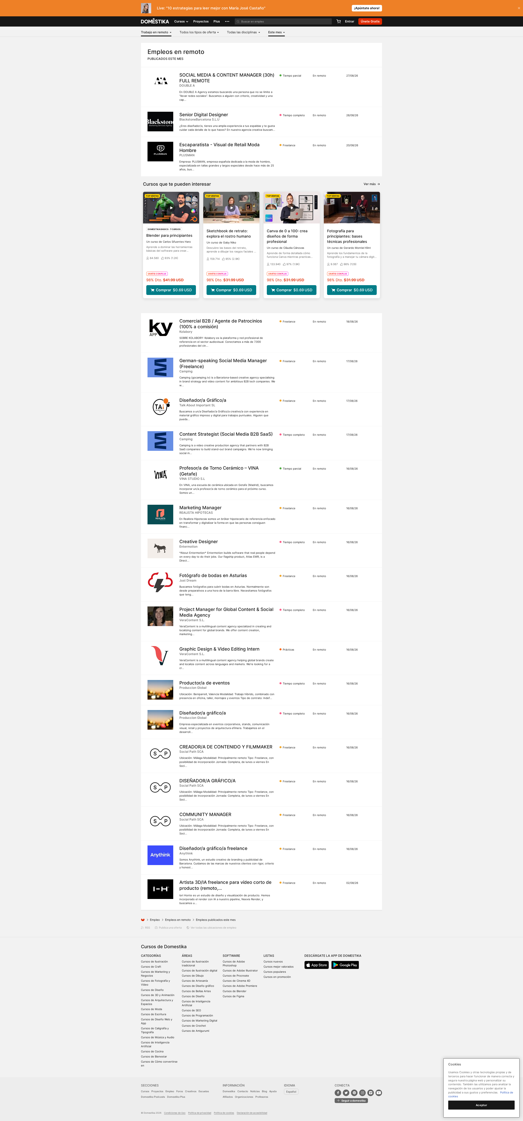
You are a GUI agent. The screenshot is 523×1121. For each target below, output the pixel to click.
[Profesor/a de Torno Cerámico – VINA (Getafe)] (160, 475)
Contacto (242, 1091)
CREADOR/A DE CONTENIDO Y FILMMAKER (225, 746)
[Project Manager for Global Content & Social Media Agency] (160, 616)
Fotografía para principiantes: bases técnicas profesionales (347, 236)
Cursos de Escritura (153, 1014)
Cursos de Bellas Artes (196, 991)
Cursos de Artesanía (195, 980)
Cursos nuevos (273, 961)
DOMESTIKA (155, 21)
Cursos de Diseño (152, 989)
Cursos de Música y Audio (157, 1037)
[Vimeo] (370, 1093)
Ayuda (273, 1091)
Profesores (261, 1096)
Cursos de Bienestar (154, 1056)
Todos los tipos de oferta (198, 32)
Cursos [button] (180, 21)
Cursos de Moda (151, 1009)
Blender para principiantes (169, 235)
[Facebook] (338, 1093)
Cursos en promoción (277, 976)
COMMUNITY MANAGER (205, 814)
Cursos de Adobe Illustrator (240, 970)
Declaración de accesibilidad (252, 1112)
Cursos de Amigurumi (195, 1030)
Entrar (349, 21)
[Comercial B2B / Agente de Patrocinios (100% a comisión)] (160, 328)
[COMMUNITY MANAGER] (160, 821)
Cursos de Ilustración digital (199, 970)
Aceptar (481, 1105)
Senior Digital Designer (203, 114)
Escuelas (204, 1091)
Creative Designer (198, 541)
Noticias (255, 1091)
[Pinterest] (354, 1093)
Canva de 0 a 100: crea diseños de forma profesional (287, 236)
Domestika (229, 1091)
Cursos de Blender (234, 991)
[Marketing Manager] (160, 514)
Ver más (372, 184)
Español (291, 1091)
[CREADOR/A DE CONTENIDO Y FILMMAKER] (160, 754)
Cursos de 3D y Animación (157, 995)
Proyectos (201, 21)
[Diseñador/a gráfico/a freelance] (160, 855)
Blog (264, 1091)
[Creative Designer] (160, 548)
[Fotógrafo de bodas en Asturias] (160, 582)
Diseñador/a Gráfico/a (202, 400)
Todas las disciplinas (242, 32)
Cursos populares (275, 971)
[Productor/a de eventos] (160, 690)
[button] (227, 21)
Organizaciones (244, 1096)
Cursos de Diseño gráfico (198, 985)
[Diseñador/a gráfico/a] (160, 720)
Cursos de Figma (233, 996)
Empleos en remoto (178, 919)
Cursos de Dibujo (193, 975)
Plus (216, 21)
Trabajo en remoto (155, 32)
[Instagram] (362, 1093)
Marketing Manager (200, 507)
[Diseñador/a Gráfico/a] (160, 407)
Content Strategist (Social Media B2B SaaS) (226, 434)
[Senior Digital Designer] (160, 121)
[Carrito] (338, 21)
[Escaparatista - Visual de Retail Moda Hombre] (160, 151)
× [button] (519, 8)
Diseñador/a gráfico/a (202, 713)
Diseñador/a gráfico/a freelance (213, 848)
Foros (179, 1091)
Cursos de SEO (191, 1010)
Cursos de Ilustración (154, 961)
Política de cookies (224, 1112)
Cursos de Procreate (236, 975)
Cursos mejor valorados (279, 966)
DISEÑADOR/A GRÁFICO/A (207, 780)
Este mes (275, 32)
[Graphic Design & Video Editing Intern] (160, 656)
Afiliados (228, 1096)
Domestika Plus (176, 1096)
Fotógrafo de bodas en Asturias (213, 575)
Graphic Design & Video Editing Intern (219, 649)
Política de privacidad (199, 1112)
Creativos (190, 1091)
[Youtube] (378, 1093)
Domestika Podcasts (153, 1096)
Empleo (155, 919)
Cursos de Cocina (152, 1051)
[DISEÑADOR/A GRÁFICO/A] (160, 787)
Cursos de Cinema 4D (236, 980)
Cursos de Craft (151, 966)
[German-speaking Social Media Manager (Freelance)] (160, 367)
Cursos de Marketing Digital (199, 1020)
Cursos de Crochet (194, 1025)
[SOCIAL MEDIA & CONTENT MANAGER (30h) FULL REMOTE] (160, 82)
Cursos (145, 1091)
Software (231, 956)
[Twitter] (346, 1093)
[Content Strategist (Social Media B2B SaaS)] (160, 441)
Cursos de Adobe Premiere (240, 985)
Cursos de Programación (197, 1015)
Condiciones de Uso (175, 1112)
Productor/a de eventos (204, 683)
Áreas (187, 956)
